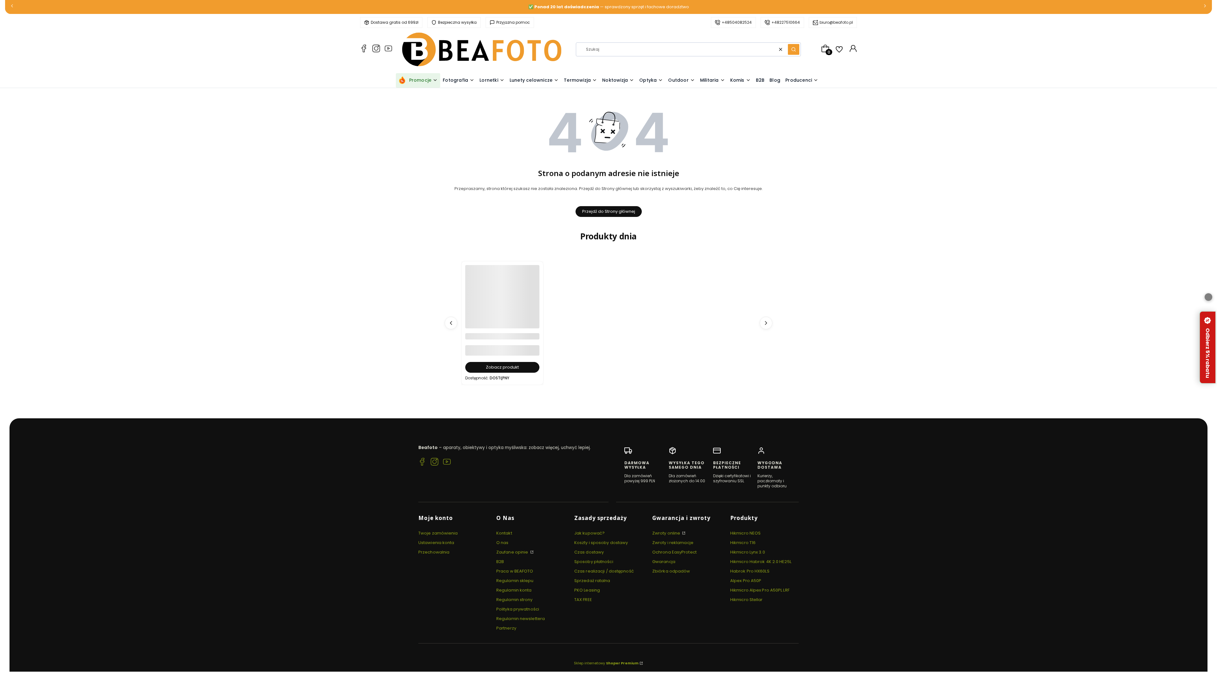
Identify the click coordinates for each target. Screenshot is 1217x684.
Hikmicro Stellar (746, 600)
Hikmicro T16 (743, 543)
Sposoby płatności (593, 562)
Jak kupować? (589, 533)
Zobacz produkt (502, 367)
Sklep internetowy (606, 663)
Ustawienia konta (436, 543)
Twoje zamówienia (438, 533)
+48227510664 (785, 22)
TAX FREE (583, 600)
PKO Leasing (587, 590)
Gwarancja (663, 562)
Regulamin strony (514, 600)
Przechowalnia (433, 552)
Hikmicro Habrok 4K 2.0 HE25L (760, 562)
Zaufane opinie (512, 552)
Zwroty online (666, 533)
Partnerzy (506, 628)
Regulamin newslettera (520, 619)
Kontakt (504, 533)
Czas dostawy (589, 552)
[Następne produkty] (766, 323)
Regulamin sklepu (515, 581)
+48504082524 (737, 22)
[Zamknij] (1208, 297)
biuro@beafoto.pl (836, 22)
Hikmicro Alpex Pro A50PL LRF (759, 590)
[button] (793, 49)
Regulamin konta (514, 590)
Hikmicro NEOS (745, 533)
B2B (500, 562)
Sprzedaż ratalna (592, 581)
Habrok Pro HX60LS (749, 571)
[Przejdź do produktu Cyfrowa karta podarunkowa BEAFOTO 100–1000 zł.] (502, 302)
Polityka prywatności (517, 609)
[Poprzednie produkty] (451, 323)
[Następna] (1205, 7)
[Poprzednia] (12, 7)
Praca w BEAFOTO (514, 571)
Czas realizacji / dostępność (604, 571)
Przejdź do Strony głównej (608, 211)
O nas (502, 543)
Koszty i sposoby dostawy (601, 543)
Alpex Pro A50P (745, 581)
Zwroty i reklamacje (672, 543)
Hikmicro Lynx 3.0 (747, 552)
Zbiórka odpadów (671, 571)
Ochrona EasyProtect (674, 552)
